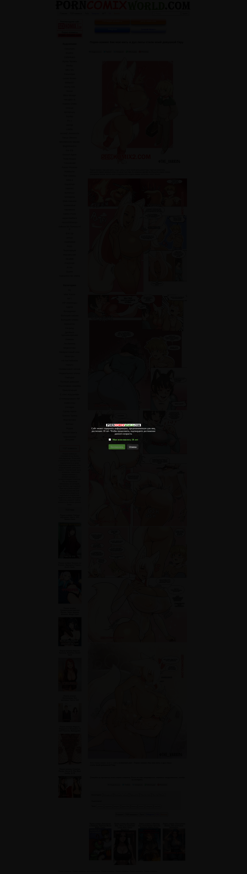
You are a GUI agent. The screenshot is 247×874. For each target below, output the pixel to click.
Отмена (132, 447)
